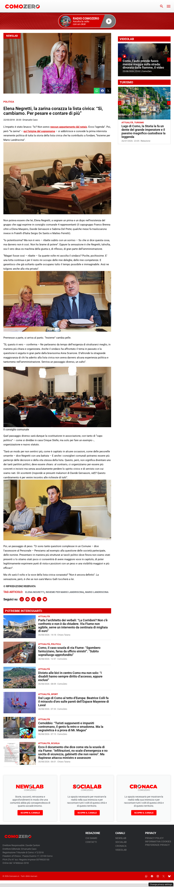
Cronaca (120, 846)
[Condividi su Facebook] (102, 91)
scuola (55, 743)
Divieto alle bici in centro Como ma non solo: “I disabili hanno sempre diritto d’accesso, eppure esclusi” (70, 676)
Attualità (44, 616)
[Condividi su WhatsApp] (97, 91)
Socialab (121, 842)
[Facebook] (27, 599)
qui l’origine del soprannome (39, 131)
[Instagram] (33, 599)
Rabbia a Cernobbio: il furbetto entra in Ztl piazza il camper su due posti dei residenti (142, 129)
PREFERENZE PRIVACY (157, 845)
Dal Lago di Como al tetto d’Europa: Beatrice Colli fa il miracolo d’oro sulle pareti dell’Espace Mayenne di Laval (73, 701)
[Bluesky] (45, 599)
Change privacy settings (161, 884)
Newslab (12, 35)
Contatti (91, 842)
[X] (39, 599)
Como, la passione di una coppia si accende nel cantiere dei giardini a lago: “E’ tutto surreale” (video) (143, 62)
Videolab (121, 849)
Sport (54, 694)
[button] (87, 21)
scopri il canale (30, 812)
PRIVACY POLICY (154, 838)
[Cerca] (161, 6)
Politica (8, 101)
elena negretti (34, 592)
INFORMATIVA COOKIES (158, 841)
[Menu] (168, 6)
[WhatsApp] (22, 599)
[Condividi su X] (108, 91)
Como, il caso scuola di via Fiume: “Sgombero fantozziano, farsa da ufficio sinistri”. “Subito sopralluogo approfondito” (69, 651)
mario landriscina (96, 592)
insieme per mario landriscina (65, 592)
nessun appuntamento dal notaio (68, 126)
